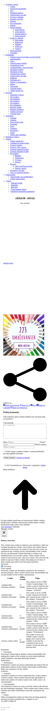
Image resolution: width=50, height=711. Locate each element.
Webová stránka (40, 445)
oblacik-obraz (8, 263)
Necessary (7, 566)
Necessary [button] (4, 564)
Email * (43, 442)
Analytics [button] (4, 671)
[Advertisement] (25, 230)
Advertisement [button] (6, 682)
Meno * (6, 442)
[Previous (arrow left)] (2, 709)
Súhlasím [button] (16, 527)
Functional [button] (5, 650)
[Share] (4, 707)
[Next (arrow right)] (4, 709)
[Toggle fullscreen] (6, 707)
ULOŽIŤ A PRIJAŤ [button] (8, 701)
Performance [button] (5, 660)
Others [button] (3, 693)
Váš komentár (8, 423)
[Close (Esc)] (2, 707)
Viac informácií (6, 527)
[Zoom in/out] (9, 707)
